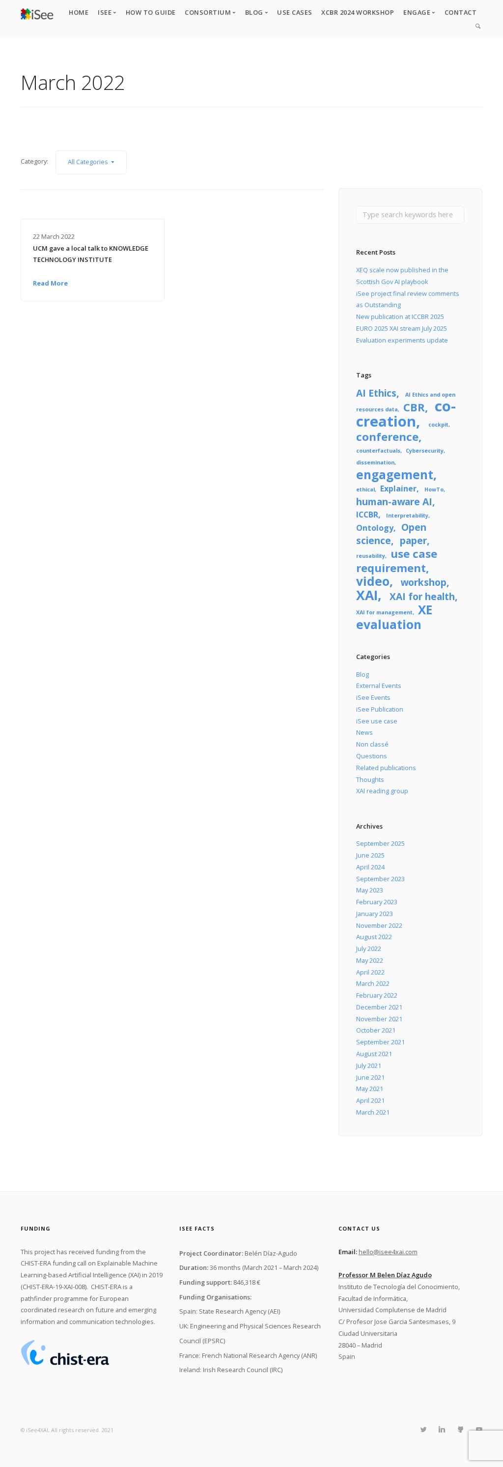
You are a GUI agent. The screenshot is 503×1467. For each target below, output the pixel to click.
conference (387, 436)
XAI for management (384, 612)
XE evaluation (394, 617)
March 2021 (373, 1112)
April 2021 (370, 1100)
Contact (461, 12)
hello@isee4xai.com (388, 1251)
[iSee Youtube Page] (478, 1429)
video (373, 581)
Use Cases (294, 12)
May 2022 (369, 960)
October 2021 (375, 1030)
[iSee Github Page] (460, 1429)
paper (413, 540)
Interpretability (407, 515)
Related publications (386, 767)
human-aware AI (394, 501)
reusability (370, 555)
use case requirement (396, 560)
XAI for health (422, 596)
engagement (394, 474)
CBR (414, 407)
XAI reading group (382, 790)
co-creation (405, 413)
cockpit (438, 424)
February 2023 (376, 901)
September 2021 (380, 1041)
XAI (367, 595)
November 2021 (379, 1018)
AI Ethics (376, 393)
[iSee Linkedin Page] (441, 1429)
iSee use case (376, 721)
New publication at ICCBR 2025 (400, 316)
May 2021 (369, 1088)
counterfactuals (378, 450)
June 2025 (370, 855)
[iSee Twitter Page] (423, 1429)
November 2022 (379, 925)
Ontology (374, 527)
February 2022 (376, 995)
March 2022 (373, 983)
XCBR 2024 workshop (357, 12)
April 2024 (370, 867)
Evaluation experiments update (402, 340)
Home (78, 12)
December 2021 (379, 1007)
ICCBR (367, 514)
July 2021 (368, 1065)
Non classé (372, 744)
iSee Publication (379, 709)
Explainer (398, 488)
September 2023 (380, 878)
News (364, 732)
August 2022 (374, 936)
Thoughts (370, 779)
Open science (391, 533)
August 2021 (374, 1053)
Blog (362, 674)
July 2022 (368, 948)
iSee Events (373, 697)
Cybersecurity (425, 450)
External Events (378, 685)
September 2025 (380, 843)
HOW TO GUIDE (151, 12)
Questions (371, 755)
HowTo (434, 489)
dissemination (375, 462)
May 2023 (369, 890)
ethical (365, 489)
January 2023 (374, 913)
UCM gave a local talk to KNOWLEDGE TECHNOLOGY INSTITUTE (90, 254)
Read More (50, 283)
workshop (423, 582)
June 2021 (370, 1077)
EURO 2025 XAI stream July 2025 (401, 328)
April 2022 (370, 972)
